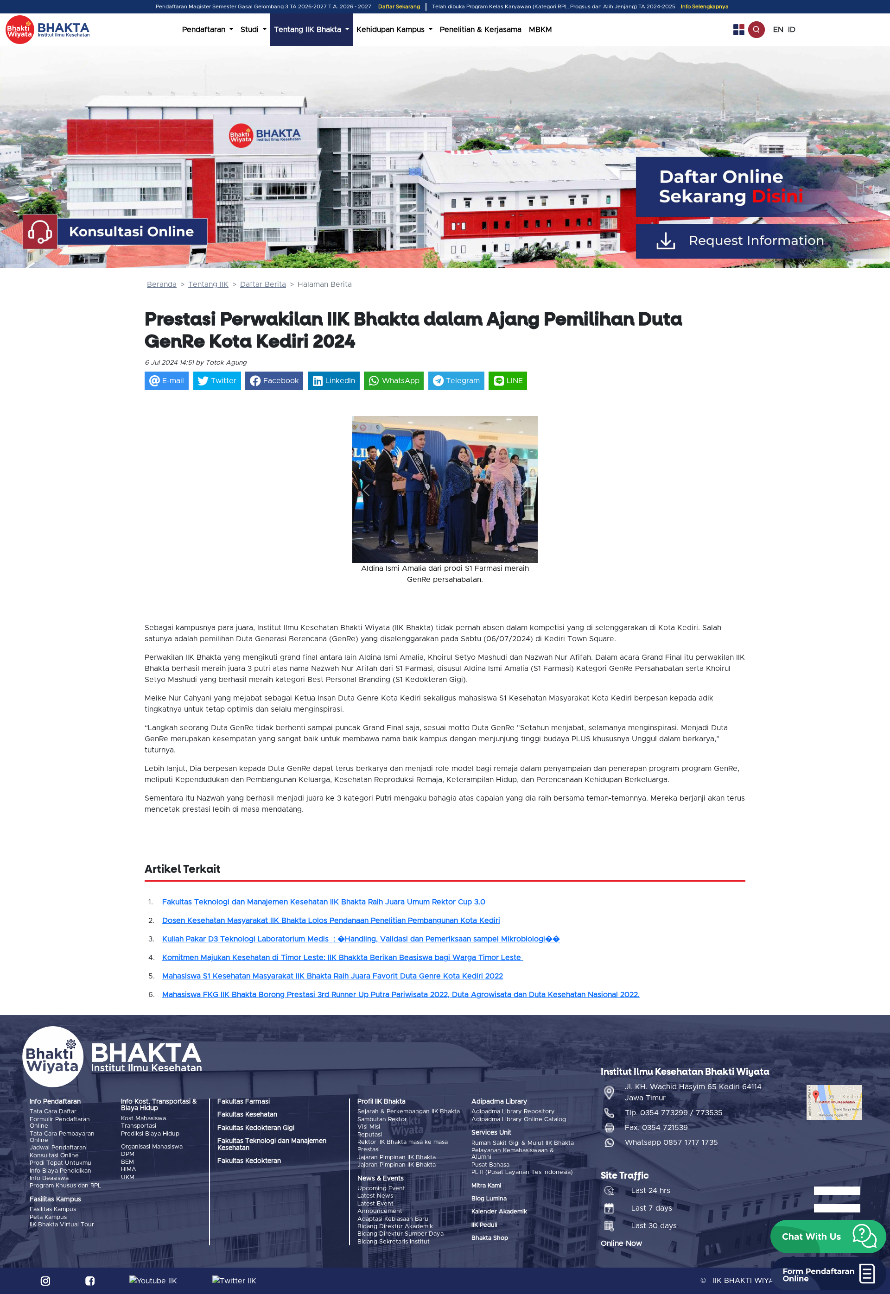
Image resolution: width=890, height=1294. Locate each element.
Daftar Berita (263, 284)
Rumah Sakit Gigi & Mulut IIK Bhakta (522, 1143)
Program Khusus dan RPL (65, 1186)
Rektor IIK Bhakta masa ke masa (402, 1142)
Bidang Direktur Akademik (395, 1227)
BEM (127, 1162)
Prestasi (368, 1150)
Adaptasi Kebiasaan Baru (392, 1219)
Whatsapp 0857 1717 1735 (671, 1142)
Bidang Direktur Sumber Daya (400, 1234)
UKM (127, 1177)
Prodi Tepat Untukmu (60, 1163)
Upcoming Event (381, 1189)
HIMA (128, 1170)
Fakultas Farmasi (243, 1101)
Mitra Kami (486, 1186)
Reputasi (369, 1135)
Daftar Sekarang (399, 6)
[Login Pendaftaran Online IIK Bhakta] (765, 241)
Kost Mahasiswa (143, 1119)
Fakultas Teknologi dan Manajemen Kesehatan (271, 1144)
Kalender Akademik (499, 1212)
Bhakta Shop (489, 1238)
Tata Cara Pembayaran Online (62, 1137)
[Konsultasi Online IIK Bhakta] (116, 232)
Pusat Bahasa (490, 1165)
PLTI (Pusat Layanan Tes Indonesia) (522, 1172)
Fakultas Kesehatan (247, 1114)
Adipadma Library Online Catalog (518, 1120)
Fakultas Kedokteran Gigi (255, 1128)
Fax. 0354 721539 (656, 1127)
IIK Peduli (484, 1225)
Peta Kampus (48, 1217)
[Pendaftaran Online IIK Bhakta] (765, 187)
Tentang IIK (208, 284)
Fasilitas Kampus (53, 1209)
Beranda (162, 284)
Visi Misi (368, 1127)
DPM (127, 1154)
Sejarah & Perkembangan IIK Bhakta (408, 1112)
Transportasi (138, 1126)
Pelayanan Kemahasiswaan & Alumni (512, 1154)
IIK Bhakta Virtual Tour (62, 1225)
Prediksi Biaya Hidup (150, 1134)
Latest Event (375, 1204)
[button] (366, 490)
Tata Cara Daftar (53, 1112)
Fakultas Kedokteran (249, 1161)
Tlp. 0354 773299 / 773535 (674, 1113)
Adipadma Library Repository (513, 1112)
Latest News (375, 1196)
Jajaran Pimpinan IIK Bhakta (396, 1158)
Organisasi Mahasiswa (152, 1147)
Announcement (379, 1211)
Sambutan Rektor (382, 1120)
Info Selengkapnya (705, 6)
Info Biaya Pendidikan (60, 1171)
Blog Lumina (489, 1199)
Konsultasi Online (54, 1156)
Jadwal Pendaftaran (58, 1148)
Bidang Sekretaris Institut (393, 1242)
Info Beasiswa (49, 1178)
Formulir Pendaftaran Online (60, 1123)
